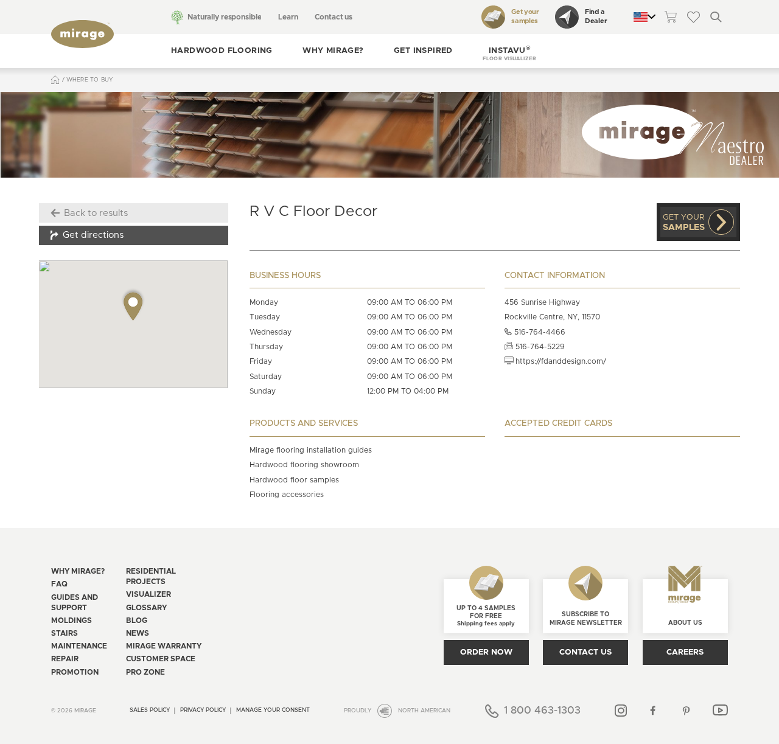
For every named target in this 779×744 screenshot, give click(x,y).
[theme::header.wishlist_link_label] (693, 16)
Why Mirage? (332, 51)
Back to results (96, 213)
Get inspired (423, 51)
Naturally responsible (224, 17)
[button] (509, 51)
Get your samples (525, 16)
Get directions (93, 235)
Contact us (333, 17)
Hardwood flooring (222, 51)
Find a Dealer (596, 16)
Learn (288, 17)
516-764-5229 (539, 346)
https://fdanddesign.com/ (559, 361)
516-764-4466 (538, 332)
